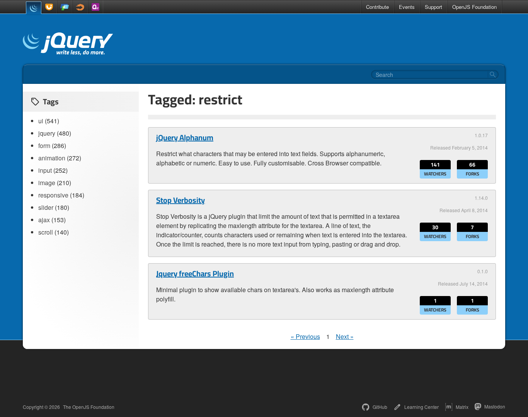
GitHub (380, 406)
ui (40, 120)
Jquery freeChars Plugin (195, 273)
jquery (46, 133)
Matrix (462, 406)
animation (51, 157)
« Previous (305, 336)
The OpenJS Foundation (88, 407)
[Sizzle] (80, 7)
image (46, 182)
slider (45, 207)
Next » (345, 336)
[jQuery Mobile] (64, 7)
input (45, 170)
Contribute (377, 6)
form (44, 145)
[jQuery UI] (49, 7)
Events (407, 6)
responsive (53, 195)
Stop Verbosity (180, 200)
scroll (45, 232)
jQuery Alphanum (184, 137)
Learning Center (421, 406)
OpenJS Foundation (474, 6)
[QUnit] (95, 7)
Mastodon (494, 406)
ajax (44, 219)
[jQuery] (33, 8)
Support (433, 6)
